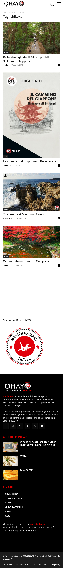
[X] (35, 426)
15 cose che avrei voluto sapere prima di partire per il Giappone (38, 443)
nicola (5, 65)
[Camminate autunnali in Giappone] (31, 242)
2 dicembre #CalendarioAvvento (24, 214)
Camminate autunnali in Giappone (26, 261)
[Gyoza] (10, 461)
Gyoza (23, 456)
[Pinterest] (20, 426)
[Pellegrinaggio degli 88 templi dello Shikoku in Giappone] (31, 38)
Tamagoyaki (26, 470)
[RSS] (27, 426)
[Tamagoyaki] (10, 475)
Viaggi (6, 52)
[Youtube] (42, 426)
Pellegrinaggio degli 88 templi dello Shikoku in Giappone (27, 59)
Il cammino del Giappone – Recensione (29, 161)
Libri (5, 156)
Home (5, 12)
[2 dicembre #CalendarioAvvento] (31, 192)
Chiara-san (7, 218)
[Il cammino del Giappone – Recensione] (31, 115)
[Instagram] (13, 426)
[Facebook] (6, 426)
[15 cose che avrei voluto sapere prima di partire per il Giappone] (10, 447)
